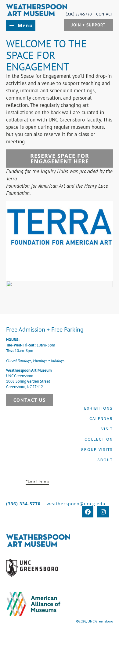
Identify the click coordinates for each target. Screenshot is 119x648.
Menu (25, 25)
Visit (107, 428)
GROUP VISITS (97, 449)
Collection (99, 439)
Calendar (101, 418)
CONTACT (104, 14)
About (105, 459)
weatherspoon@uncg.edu (76, 503)
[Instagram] (103, 511)
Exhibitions (98, 408)
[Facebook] (87, 511)
